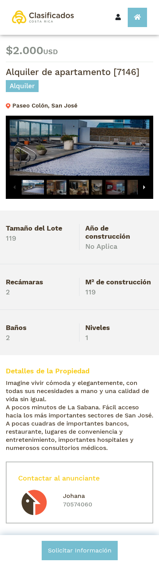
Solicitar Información (80, 550)
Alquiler (22, 86)
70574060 (77, 504)
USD (50, 52)
